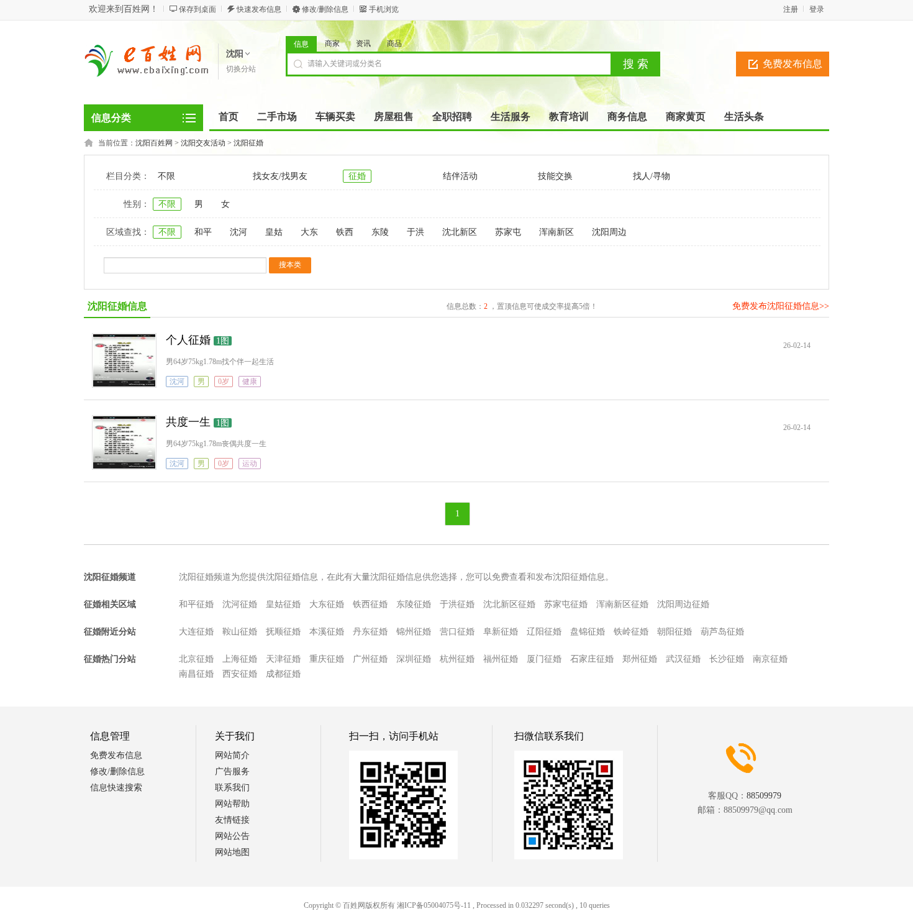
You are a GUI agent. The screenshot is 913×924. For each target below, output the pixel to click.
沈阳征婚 (248, 143)
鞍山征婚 (239, 631)
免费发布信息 (792, 63)
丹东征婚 (370, 631)
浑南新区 (556, 232)
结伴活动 (460, 176)
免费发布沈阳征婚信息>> (780, 306)
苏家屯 (508, 232)
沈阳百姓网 (154, 143)
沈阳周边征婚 (683, 604)
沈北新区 (459, 232)
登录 (816, 9)
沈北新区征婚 (509, 604)
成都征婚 (283, 674)
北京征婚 (196, 659)
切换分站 (241, 69)
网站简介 (232, 755)
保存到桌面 (197, 9)
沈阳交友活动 (203, 143)
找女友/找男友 (280, 176)
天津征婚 (283, 659)
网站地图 (232, 852)
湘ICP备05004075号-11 (434, 905)
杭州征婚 (457, 659)
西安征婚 (239, 674)
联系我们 (232, 787)
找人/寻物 (651, 176)
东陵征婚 (413, 604)
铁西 (344, 232)
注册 (790, 9)
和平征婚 (196, 604)
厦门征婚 (544, 659)
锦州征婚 (413, 631)
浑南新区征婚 (622, 604)
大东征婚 (326, 604)
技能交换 (555, 176)
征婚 (357, 176)
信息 (301, 44)
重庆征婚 (326, 659)
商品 (394, 43)
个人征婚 (188, 340)
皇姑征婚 (283, 604)
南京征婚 (770, 659)
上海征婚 (239, 659)
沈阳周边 (609, 232)
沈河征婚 (239, 604)
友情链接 (232, 820)
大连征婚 (196, 631)
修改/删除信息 (325, 9)
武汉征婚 (683, 659)
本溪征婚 (326, 631)
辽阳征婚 (544, 631)
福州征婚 (500, 659)
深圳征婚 (413, 659)
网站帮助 (232, 803)
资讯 (363, 43)
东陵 (380, 232)
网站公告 (232, 836)
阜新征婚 (500, 631)
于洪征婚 (457, 604)
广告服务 (232, 771)
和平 (203, 232)
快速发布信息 (259, 9)
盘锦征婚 (587, 631)
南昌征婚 (196, 674)
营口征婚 (457, 631)
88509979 (764, 795)
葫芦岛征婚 (722, 631)
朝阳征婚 (674, 631)
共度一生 (188, 422)
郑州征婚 (639, 659)
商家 (332, 43)
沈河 (238, 232)
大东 (309, 232)
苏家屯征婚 (566, 604)
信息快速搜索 (116, 787)
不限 (166, 176)
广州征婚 (370, 659)
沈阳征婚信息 (117, 306)
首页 (228, 116)
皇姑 (274, 232)
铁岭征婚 (631, 631)
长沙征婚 (726, 659)
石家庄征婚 (592, 659)
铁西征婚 (370, 604)
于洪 (415, 232)
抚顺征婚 (283, 631)
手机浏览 (384, 9)
